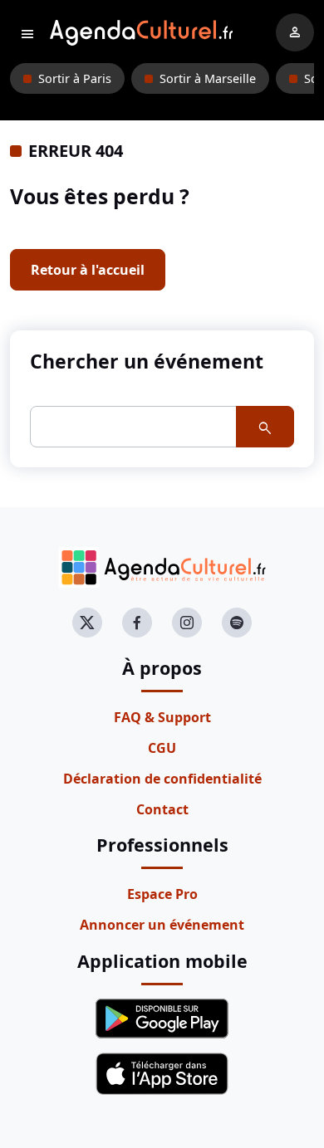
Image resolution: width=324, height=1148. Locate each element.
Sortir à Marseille (208, 78)
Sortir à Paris (74, 78)
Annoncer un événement (162, 925)
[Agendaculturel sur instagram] (187, 623)
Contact (162, 809)
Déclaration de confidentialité (162, 778)
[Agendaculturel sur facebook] (137, 623)
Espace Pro (162, 894)
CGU (162, 748)
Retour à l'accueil (88, 270)
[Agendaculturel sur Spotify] (237, 623)
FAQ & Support (162, 717)
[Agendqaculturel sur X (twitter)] (87, 623)
